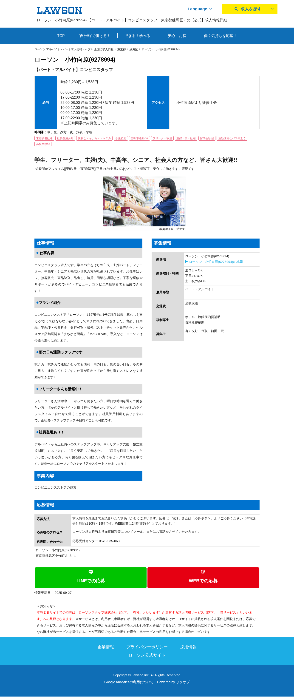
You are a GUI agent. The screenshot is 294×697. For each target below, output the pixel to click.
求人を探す (251, 9)
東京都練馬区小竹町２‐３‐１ (56, 556)
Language (197, 9)
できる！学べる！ (139, 36)
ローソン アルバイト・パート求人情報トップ (62, 49)
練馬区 (134, 49)
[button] (147, 577)
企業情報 (105, 647)
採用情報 (188, 647)
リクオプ (183, 682)
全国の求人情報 (103, 49)
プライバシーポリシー (147, 647)
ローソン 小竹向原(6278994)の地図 (216, 262)
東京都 (121, 49)
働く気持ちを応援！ (220, 36)
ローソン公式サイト (147, 655)
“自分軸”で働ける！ (94, 36)
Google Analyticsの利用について (129, 682)
